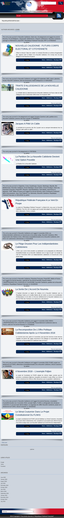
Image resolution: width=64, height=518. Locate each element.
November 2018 (4, 485)
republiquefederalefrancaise (10, 21)
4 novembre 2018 (43, 233)
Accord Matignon (13, 38)
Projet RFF (19, 189)
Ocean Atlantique (29, 187)
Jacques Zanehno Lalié (42, 116)
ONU (56, 235)
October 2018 (4, 487)
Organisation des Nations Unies (12, 237)
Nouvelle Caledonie (54, 38)
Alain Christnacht (47, 191)
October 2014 (4, 499)
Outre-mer (34, 37)
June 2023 (3, 477)
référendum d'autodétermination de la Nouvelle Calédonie (39, 237)
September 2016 (5, 493)
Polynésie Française (9, 189)
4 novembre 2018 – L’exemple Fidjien (33, 371)
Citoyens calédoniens (41, 38)
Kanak (5, 80)
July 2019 (3, 483)
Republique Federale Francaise (34, 40)
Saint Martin (42, 189)
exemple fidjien (32, 403)
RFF (45, 40)
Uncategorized (41, 37)
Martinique (46, 186)
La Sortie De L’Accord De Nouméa (32, 289)
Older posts (4, 442)
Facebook (3, 466)
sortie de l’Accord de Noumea (16, 324)
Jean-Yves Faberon (21, 193)
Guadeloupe (33, 186)
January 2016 (4, 495)
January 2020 (4, 479)
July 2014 (3, 501)
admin (17, 29)
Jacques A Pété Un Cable (28, 123)
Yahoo (2, 464)
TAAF (10, 191)
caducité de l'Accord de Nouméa (31, 280)
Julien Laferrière (55, 78)
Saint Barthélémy (33, 189)
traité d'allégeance (37, 80)
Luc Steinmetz (32, 193)
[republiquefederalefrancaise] (13, 7)
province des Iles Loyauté (22, 118)
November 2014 (4, 497)
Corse (27, 186)
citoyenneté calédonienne (26, 38)
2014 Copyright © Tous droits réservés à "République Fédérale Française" (32, 516)
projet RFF (21, 40)
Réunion (25, 189)
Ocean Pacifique (48, 187)
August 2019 (4, 481)
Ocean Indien (38, 187)
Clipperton (21, 186)
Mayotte (52, 186)
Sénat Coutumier (56, 364)
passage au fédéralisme (10, 40)
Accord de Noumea (36, 191)
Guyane (39, 186)
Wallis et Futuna (17, 191)
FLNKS (51, 362)
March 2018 (3, 491)
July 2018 (3, 489)
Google (2, 462)
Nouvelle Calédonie (24, 37)
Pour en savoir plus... (56, 65)
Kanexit (44, 280)
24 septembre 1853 (43, 78)
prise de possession (26, 80)
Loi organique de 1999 (35, 404)
